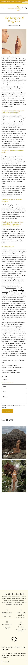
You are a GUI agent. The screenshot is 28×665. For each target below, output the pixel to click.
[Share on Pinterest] (12, 420)
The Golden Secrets (11, 288)
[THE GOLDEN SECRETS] (14, 8)
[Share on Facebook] (7, 420)
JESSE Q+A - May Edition (11, 453)
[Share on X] (9, 420)
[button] (22, 8)
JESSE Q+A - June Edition (11, 487)
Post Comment (7, 411)
